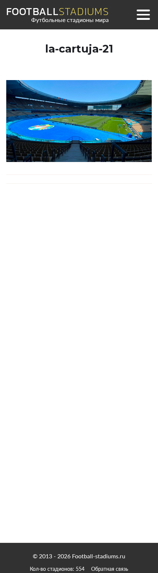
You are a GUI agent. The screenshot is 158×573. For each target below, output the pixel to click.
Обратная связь (109, 569)
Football (57, 12)
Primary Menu (143, 14)
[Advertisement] (79, 461)
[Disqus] (79, 296)
